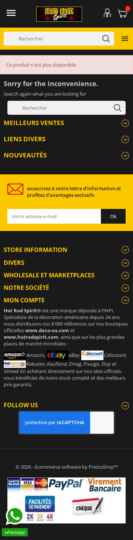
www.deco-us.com (47, 330)
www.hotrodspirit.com (31, 337)
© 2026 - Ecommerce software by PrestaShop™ (67, 466)
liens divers (24, 139)
